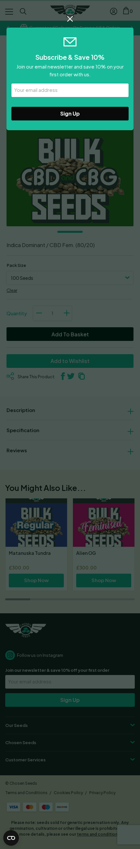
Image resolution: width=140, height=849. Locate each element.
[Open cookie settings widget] (11, 838)
